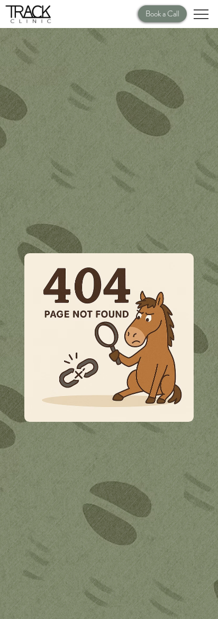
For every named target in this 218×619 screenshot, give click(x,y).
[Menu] (201, 14)
